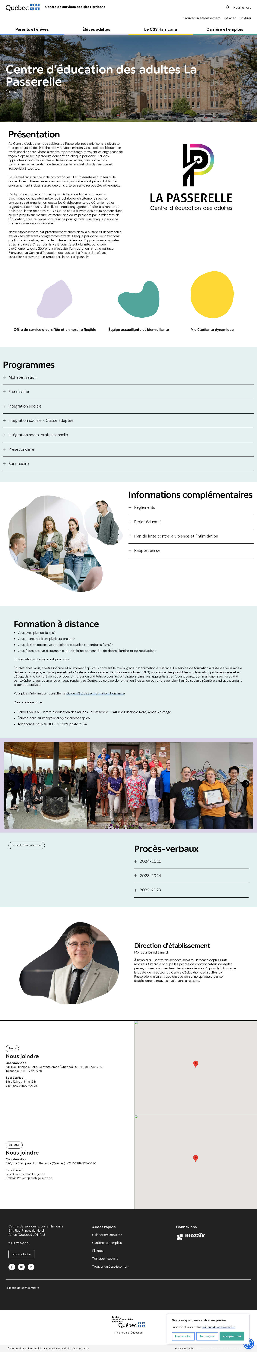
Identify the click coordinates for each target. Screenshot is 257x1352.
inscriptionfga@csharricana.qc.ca (66, 718)
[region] (208, 1329)
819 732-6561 (20, 1243)
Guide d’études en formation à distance (95, 693)
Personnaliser (183, 1336)
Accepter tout (232, 1336)
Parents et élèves (32, 29)
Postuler (245, 18)
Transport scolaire (105, 1258)
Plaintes (97, 1251)
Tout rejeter (207, 1336)
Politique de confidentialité (218, 1327)
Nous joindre (242, 7)
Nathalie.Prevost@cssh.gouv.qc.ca (29, 1178)
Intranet (230, 18)
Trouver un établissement (202, 18)
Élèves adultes (96, 29)
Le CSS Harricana (160, 29)
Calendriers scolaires (107, 1235)
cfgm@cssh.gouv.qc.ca (21, 1085)
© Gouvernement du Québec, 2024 (129, 1335)
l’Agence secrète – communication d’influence (222, 1348)
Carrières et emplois (107, 1243)
